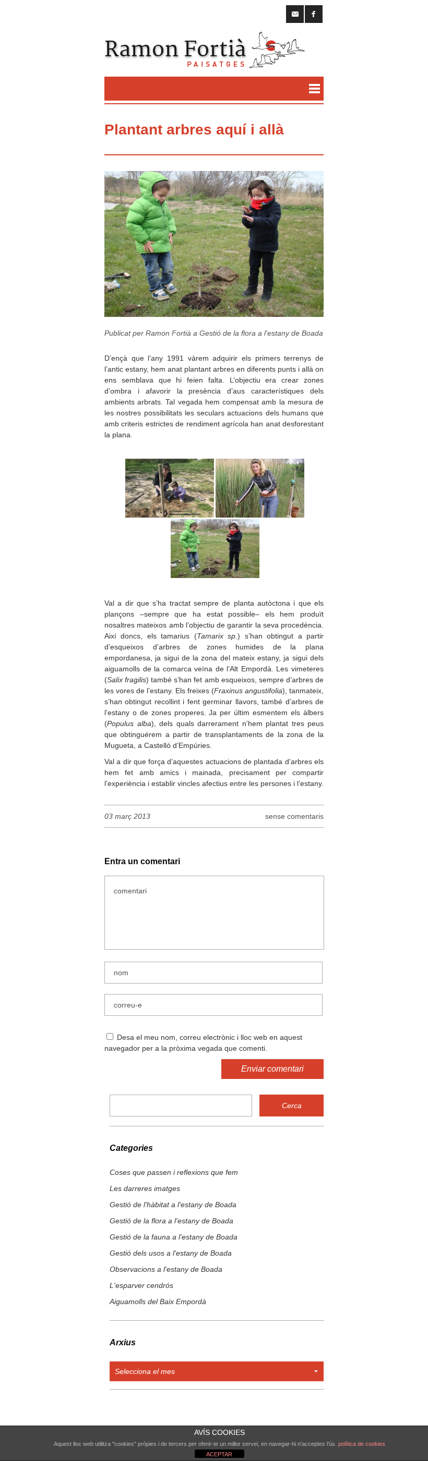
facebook (314, 14)
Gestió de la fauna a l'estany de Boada (173, 1237)
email (295, 14)
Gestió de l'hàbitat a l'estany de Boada (173, 1204)
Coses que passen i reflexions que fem (174, 1172)
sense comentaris (294, 816)
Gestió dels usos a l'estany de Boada (171, 1253)
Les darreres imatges (145, 1188)
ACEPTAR (219, 1454)
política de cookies (361, 1444)
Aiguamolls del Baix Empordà (158, 1301)
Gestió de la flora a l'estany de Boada (261, 333)
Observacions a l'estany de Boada (166, 1269)
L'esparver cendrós (141, 1285)
